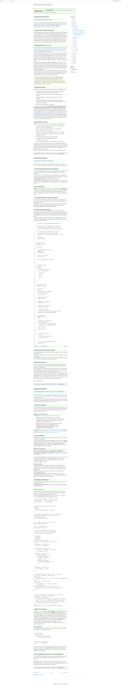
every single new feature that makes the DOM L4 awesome (53, 429)
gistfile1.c (36, 346)
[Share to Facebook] (62, 153)
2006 (73, 63)
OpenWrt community (54, 376)
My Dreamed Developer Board (43, 19)
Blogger (65, 683)
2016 (73, 20)
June (74, 42)
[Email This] (58, 153)
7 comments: (53, 667)
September (75, 36)
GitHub (45, 346)
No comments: (53, 153)
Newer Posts (36, 672)
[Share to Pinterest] (63, 153)
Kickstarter (48, 45)
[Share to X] (60, 153)
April (74, 45)
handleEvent (43, 418)
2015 (73, 22)
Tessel (47, 164)
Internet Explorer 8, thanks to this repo (50, 432)
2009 (73, 58)
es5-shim (53, 474)
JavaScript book (49, 10)
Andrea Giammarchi (74, 69)
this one (42, 483)
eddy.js (66, 611)
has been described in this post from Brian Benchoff (53, 52)
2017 (73, 18)
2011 (73, 54)
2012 (73, 52)
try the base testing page (60, 495)
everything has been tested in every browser (52, 430)
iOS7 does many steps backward (47, 394)
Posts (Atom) (41, 674)
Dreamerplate (40, 489)
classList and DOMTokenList (62, 457)
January (75, 50)
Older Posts (65, 672)
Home (51, 672)
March (74, 47)
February (75, 49)
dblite (48, 212)
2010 (73, 56)
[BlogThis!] (59, 153)
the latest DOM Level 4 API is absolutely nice (50, 415)
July (74, 40)
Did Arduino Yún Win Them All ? (44, 161)
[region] (51, 283)
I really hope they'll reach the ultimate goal (42, 114)
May (74, 43)
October (75, 28)
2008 (73, 59)
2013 (73, 25)
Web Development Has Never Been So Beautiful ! (49, 391)
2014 (73, 23)
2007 (73, 61)
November (75, 27)
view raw (65, 346)
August (74, 38)
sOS (61, 657)
